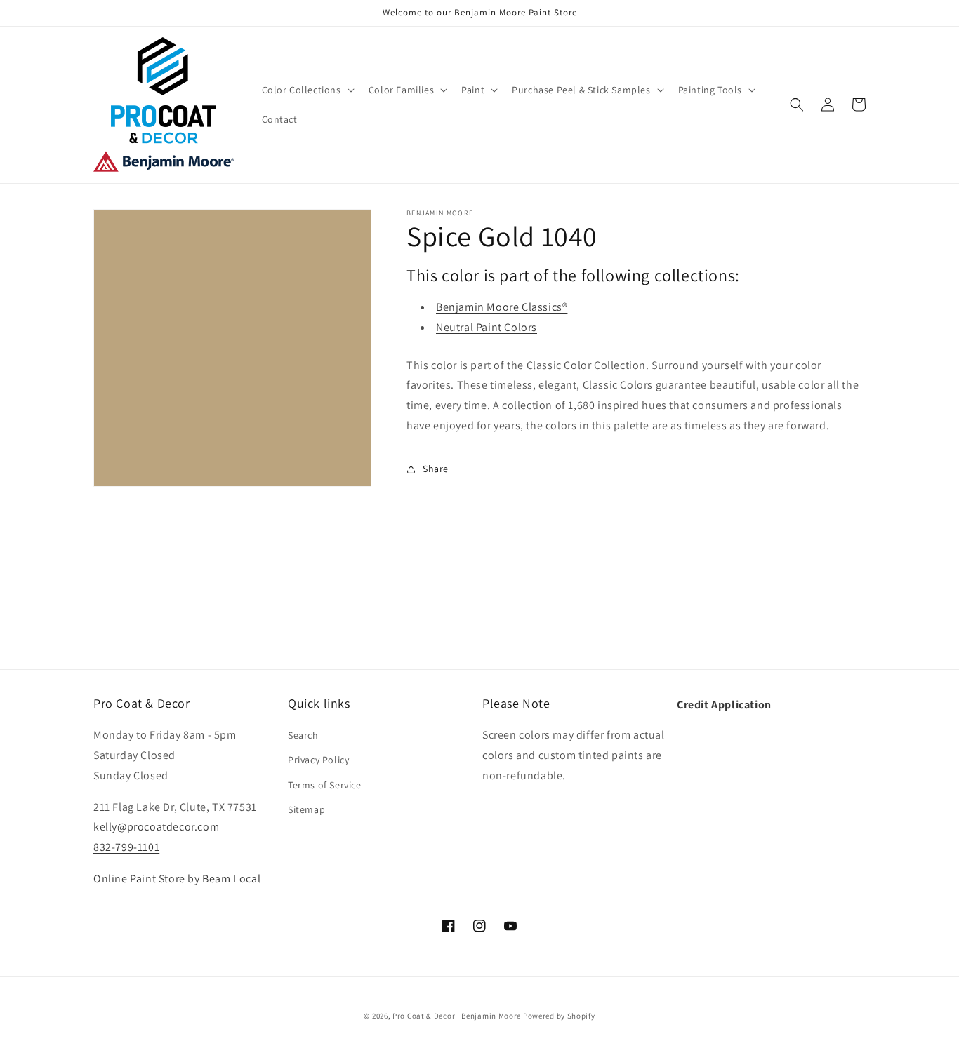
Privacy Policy (318, 759)
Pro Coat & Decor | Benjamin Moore (456, 1016)
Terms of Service (325, 785)
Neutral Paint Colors (486, 327)
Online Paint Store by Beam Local (176, 878)
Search (303, 735)
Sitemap (306, 809)
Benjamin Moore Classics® (501, 307)
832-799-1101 (126, 847)
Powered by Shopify (559, 1016)
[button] (306, 90)
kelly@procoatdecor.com (156, 826)
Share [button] (436, 468)
